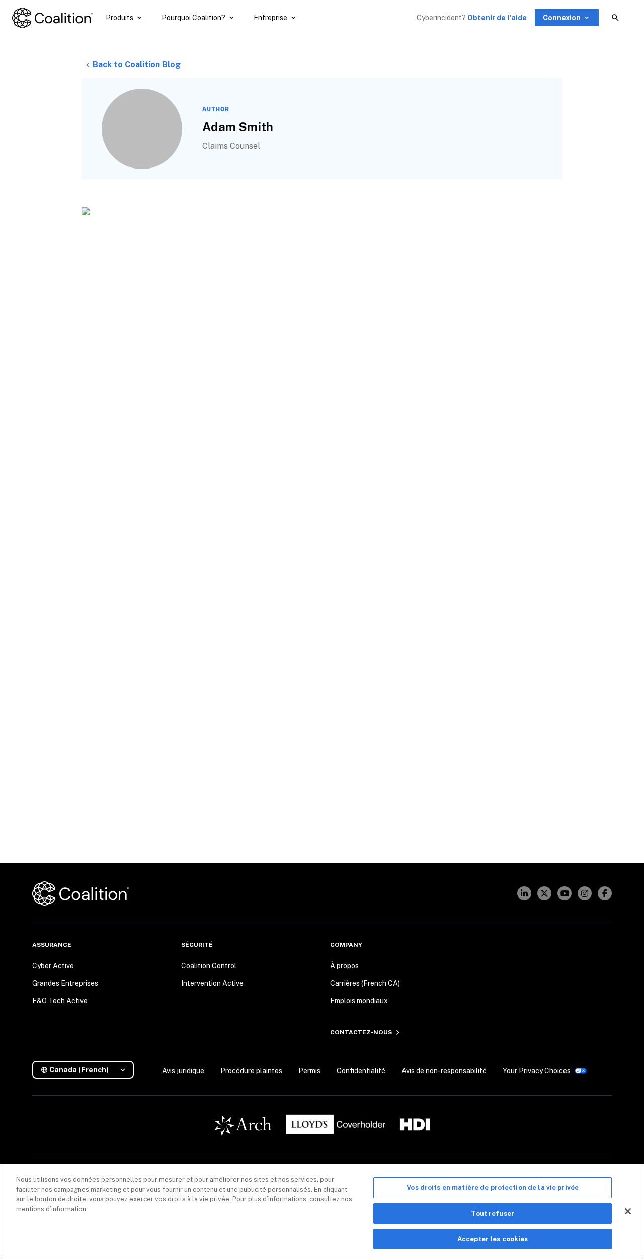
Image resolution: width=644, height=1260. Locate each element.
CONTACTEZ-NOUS (361, 1032)
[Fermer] (628, 1211)
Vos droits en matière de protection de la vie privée (493, 1187)
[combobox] (87, 1070)
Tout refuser (492, 1213)
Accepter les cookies (492, 1239)
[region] (322, 1212)
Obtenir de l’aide (497, 18)
